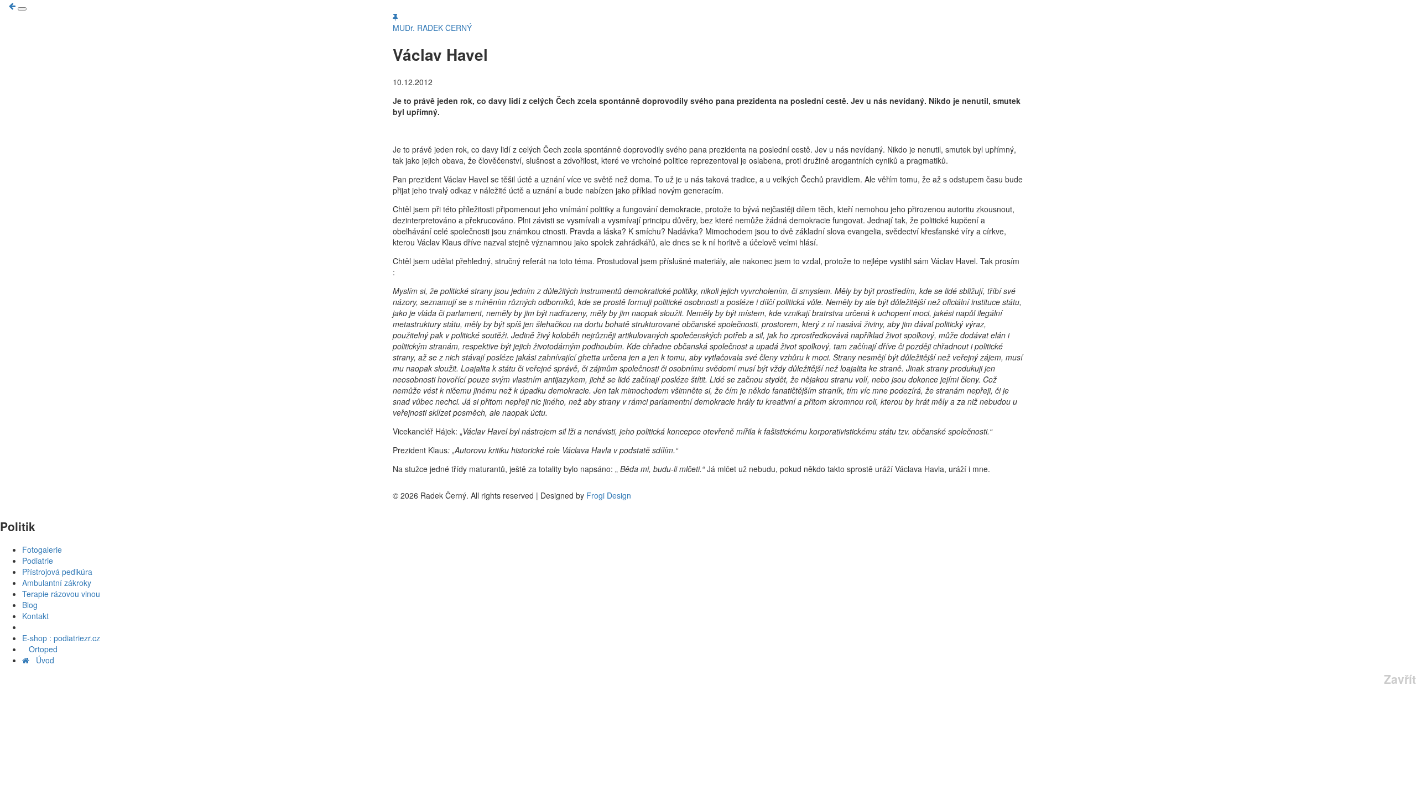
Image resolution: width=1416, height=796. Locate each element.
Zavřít (1400, 679)
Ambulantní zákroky (56, 582)
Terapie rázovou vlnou (61, 593)
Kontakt (35, 615)
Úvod (41, 660)
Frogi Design (608, 495)
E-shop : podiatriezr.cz (61, 637)
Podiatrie (37, 560)
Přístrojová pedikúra (57, 571)
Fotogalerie (42, 549)
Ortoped (40, 648)
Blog (30, 604)
